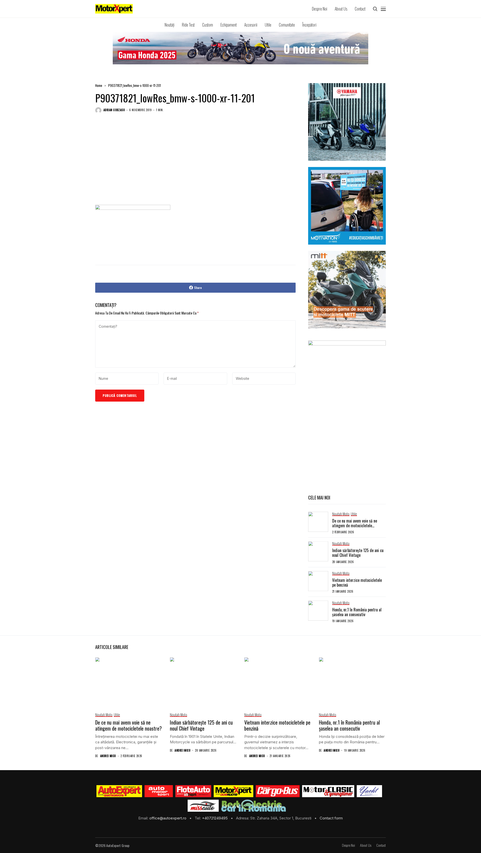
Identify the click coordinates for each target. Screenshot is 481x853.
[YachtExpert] (369, 791)
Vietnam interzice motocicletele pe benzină (357, 582)
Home (98, 85)
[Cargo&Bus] (278, 791)
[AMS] (159, 791)
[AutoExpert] (119, 791)
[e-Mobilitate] (253, 806)
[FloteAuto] (193, 791)
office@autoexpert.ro (168, 818)
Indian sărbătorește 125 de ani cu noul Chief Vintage (358, 552)
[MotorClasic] (328, 791)
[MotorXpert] (233, 791)
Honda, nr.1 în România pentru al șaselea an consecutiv (357, 612)
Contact (381, 845)
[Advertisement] (195, 164)
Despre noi (348, 845)
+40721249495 (215, 818)
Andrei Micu (108, 756)
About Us (365, 845)
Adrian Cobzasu (114, 110)
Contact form (331, 818)
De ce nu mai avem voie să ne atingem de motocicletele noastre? (354, 525)
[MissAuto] (203, 806)
